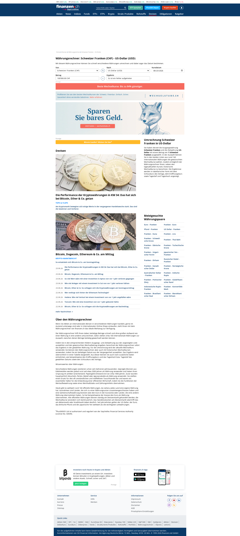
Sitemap (60, 508)
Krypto (111, 14)
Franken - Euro (170, 224)
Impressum (136, 499)
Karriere (60, 502)
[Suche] (125, 8)
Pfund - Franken (151, 229)
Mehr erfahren (96, 97)
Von (57, 67)
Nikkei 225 (132, 522)
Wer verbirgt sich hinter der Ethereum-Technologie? (87, 292)
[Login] (182, 8)
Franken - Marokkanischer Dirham (173, 294)
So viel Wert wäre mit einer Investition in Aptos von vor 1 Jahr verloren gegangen (99, 279)
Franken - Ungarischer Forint (151, 253)
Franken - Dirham (151, 260)
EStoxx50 (122, 2)
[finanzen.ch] (67, 6)
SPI (70, 2)
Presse (60, 505)
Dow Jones (108, 522)
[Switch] (103, 71)
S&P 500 (141, 522)
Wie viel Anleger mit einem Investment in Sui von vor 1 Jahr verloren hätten (97, 283)
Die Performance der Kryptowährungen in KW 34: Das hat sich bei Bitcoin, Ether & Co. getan (96, 196)
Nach (109, 67)
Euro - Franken (150, 224)
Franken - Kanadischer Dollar (151, 267)
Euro (107, 2)
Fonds (87, 14)
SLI (74, 522)
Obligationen (166, 14)
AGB (133, 508)
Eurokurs (72, 524)
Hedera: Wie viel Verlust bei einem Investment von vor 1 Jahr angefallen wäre (98, 297)
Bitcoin (148, 2)
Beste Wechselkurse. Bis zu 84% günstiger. (120, 86)
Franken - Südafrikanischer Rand (173, 281)
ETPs (102, 14)
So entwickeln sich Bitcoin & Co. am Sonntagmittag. (78, 262)
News (68, 14)
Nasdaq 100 (120, 522)
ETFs (95, 14)
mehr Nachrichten (63, 311)
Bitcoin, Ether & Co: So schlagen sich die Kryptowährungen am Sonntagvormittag (99, 288)
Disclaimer (135, 505)
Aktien (59, 14)
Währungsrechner (145, 524)
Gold (135, 2)
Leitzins (167, 524)
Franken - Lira (170, 234)
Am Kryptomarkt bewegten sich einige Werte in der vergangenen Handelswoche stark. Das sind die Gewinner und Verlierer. (96, 207)
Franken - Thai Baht (172, 239)
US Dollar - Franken (172, 229)
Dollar (163, 2)
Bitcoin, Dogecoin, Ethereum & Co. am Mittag (85, 254)
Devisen (152, 14)
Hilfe (92, 499)
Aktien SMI (61, 522)
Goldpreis (157, 522)
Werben (94, 502)
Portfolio (132, 524)
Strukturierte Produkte (106, 524)
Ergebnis (110, 75)
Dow (82, 2)
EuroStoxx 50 (96, 522)
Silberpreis (82, 524)
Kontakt (60, 499)
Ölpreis (159, 524)
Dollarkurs (61, 524)
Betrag (58, 75)
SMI (57, 2)
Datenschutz (136, 502)
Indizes (77, 14)
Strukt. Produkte (125, 14)
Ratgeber (179, 14)
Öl (175, 2)
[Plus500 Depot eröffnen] (70, 9)
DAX (94, 2)
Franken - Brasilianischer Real (152, 294)
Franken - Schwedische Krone (152, 239)
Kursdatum (156, 67)
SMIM (80, 522)
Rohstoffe (141, 14)
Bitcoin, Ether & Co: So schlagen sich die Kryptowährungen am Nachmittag (96, 306)
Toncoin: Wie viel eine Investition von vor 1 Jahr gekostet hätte (92, 302)
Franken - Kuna (150, 234)
